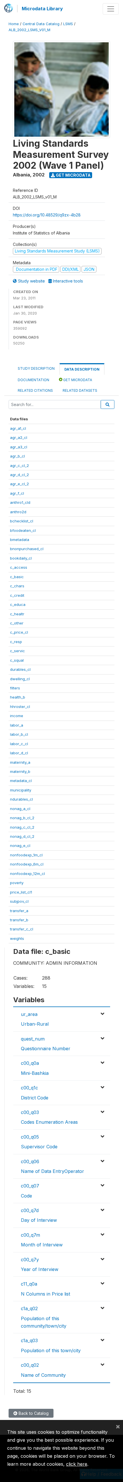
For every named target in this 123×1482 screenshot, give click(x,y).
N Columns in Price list (45, 1294)
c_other (16, 623)
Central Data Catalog (41, 24)
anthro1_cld (20, 502)
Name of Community (43, 1375)
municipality (20, 790)
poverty (16, 882)
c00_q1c (29, 1088)
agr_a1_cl (18, 428)
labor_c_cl (19, 743)
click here (76, 1464)
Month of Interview (42, 1245)
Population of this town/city (51, 1350)
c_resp (16, 641)
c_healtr (17, 614)
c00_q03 (30, 1112)
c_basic (17, 576)
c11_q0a (29, 1284)
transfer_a (19, 910)
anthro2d (18, 512)
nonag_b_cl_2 (22, 817)
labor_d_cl (19, 753)
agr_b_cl (17, 456)
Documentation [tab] (33, 380)
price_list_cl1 (21, 892)
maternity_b (20, 771)
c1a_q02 (29, 1308)
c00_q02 (30, 1365)
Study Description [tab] (36, 368)
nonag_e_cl (20, 845)
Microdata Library (42, 8)
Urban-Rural (35, 1024)
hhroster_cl (20, 706)
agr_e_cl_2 (19, 484)
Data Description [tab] (82, 369)
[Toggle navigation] (111, 9)
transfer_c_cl (21, 929)
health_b (17, 697)
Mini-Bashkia (35, 1073)
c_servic (17, 651)
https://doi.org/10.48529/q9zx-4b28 (47, 214)
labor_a (16, 725)
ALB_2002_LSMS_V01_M (29, 30)
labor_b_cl (19, 734)
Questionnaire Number (45, 1048)
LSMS (68, 24)
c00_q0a (30, 1063)
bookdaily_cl (21, 558)
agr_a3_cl (18, 447)
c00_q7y (30, 1259)
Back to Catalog (33, 1413)
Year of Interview (39, 1269)
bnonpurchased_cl (26, 548)
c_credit (17, 595)
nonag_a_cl (20, 808)
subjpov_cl (19, 901)
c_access (18, 567)
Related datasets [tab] (80, 390)
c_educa (17, 604)
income (16, 715)
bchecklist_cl (21, 521)
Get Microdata (73, 175)
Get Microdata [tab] (77, 380)
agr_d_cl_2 (19, 474)
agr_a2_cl (18, 437)
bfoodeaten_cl (23, 530)
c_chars (17, 586)
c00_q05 (30, 1137)
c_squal (17, 660)
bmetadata (19, 539)
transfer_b (19, 920)
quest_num (33, 1039)
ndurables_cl (21, 799)
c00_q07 (30, 1186)
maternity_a (20, 762)
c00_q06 (30, 1161)
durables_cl (20, 669)
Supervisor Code (39, 1146)
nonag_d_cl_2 (22, 836)
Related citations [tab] (35, 390)
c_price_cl (19, 632)
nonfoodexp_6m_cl (26, 864)
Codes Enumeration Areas (49, 1122)
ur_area (29, 1014)
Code (26, 1196)
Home (14, 24)
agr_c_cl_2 (19, 465)
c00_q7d (30, 1210)
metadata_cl (21, 780)
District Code (34, 1098)
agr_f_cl (17, 493)
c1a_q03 (29, 1340)
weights (17, 938)
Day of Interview (39, 1220)
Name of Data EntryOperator (52, 1171)
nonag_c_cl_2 (22, 827)
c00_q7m (30, 1235)
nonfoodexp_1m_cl (26, 855)
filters (15, 688)
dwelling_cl (20, 679)
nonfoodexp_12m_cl (27, 873)
